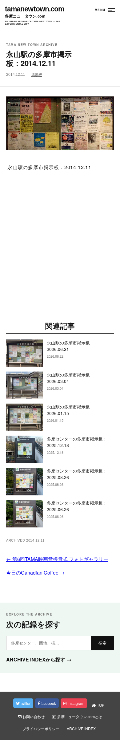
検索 (102, 642)
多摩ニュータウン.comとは (79, 716)
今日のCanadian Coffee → (35, 572)
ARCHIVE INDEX (81, 728)
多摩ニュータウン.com (25, 16)
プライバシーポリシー (40, 728)
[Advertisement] (60, 248)
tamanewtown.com (34, 9)
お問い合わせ (33, 716)
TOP (100, 705)
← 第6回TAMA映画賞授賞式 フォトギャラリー (57, 559)
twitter (25, 703)
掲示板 (36, 75)
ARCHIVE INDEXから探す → (38, 659)
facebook (48, 703)
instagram (75, 703)
